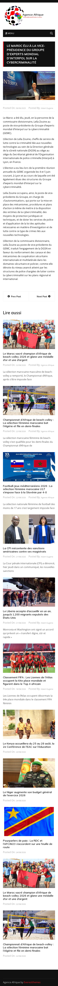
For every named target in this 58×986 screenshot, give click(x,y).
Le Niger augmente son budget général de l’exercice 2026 (27, 793)
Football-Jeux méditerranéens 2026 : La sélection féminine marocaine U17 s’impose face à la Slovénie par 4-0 (27, 489)
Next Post (42, 296)
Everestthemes (32, 982)
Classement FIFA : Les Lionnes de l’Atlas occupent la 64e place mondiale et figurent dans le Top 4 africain (27, 680)
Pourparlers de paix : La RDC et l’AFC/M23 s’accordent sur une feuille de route (27, 844)
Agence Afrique (47, 365)
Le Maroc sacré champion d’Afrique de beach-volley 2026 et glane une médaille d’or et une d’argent (28, 357)
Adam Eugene (47, 108)
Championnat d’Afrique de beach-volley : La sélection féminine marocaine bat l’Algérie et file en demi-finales (28, 423)
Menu (10, 33)
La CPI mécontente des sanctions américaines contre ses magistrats (24, 550)
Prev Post (16, 296)
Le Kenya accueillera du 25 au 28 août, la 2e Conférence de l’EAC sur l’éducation (28, 745)
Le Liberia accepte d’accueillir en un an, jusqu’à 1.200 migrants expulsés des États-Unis (27, 614)
